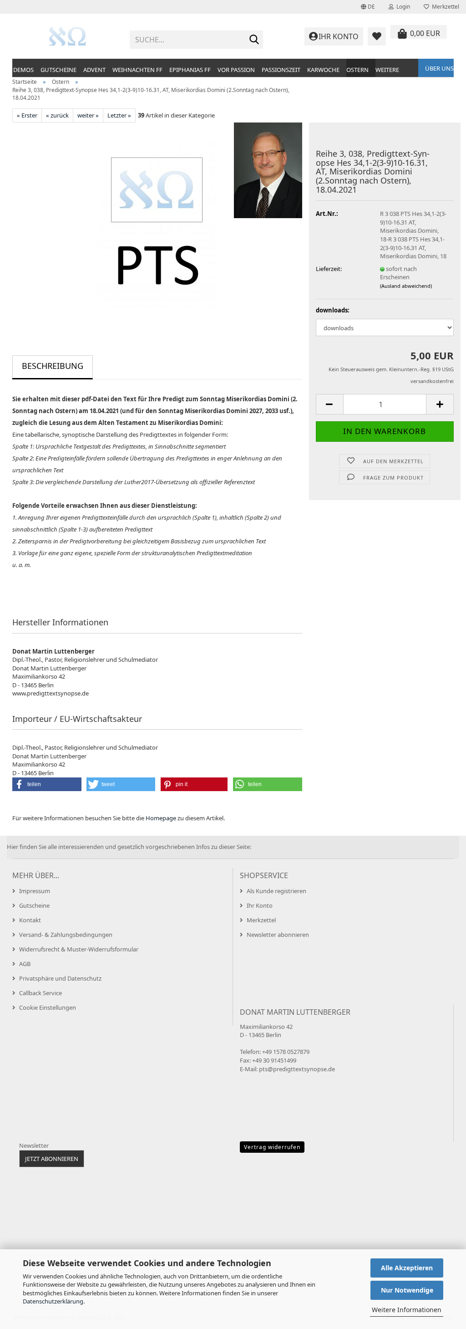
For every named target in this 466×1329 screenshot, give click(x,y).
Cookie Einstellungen (47, 1007)
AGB (24, 964)
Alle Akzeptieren (407, 1267)
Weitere (387, 70)
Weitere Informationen (406, 1309)
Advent (94, 70)
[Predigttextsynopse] (67, 36)
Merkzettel (444, 6)
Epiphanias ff (190, 70)
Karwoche (323, 70)
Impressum (34, 891)
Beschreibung (52, 365)
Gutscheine (58, 70)
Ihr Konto (260, 905)
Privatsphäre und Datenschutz (60, 978)
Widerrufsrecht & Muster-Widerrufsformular (78, 949)
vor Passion (236, 70)
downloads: (333, 310)
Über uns (439, 68)
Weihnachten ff (137, 70)
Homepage (161, 818)
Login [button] (402, 6)
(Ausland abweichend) (406, 285)
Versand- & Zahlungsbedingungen (65, 934)
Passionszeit (281, 70)
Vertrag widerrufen (272, 1147)
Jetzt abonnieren (51, 1159)
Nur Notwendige (407, 1290)
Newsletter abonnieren (278, 934)
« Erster (27, 115)
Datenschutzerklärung (53, 1301)
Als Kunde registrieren (276, 891)
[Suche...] (254, 40)
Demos (23, 70)
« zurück (57, 115)
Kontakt (30, 920)
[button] (368, 7)
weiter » (88, 115)
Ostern (357, 70)
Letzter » (119, 115)
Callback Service (40, 993)
